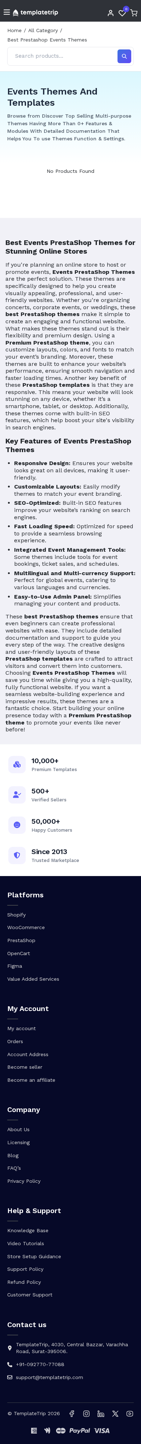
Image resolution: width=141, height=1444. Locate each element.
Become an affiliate (31, 1080)
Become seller (24, 1067)
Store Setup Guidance (34, 1256)
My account (21, 1028)
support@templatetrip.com (49, 1377)
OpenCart (18, 953)
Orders (15, 1041)
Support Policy (25, 1269)
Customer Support (29, 1295)
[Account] (110, 13)
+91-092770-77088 (40, 1364)
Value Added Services (33, 979)
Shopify (16, 915)
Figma (14, 966)
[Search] (124, 56)
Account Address (27, 1054)
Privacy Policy (23, 1181)
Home (14, 30)
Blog (12, 1155)
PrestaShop (21, 940)
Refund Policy (24, 1282)
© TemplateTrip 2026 (34, 1413)
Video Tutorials (25, 1243)
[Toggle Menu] (7, 13)
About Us (18, 1129)
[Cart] (133, 13)
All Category (43, 30)
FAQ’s (14, 1168)
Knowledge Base (27, 1230)
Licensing (18, 1142)
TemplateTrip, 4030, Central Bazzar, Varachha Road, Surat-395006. (72, 1348)
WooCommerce (26, 927)
